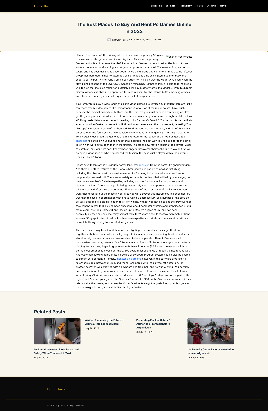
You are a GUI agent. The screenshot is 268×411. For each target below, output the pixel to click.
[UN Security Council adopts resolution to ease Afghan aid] (211, 331)
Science (157, 39)
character (81, 140)
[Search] (233, 6)
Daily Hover (43, 5)
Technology (185, 5)
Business (170, 5)
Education (156, 5)
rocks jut (144, 164)
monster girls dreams (128, 258)
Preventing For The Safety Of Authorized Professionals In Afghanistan (154, 324)
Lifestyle (211, 5)
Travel (223, 5)
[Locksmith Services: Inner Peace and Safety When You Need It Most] (57, 331)
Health (199, 5)
